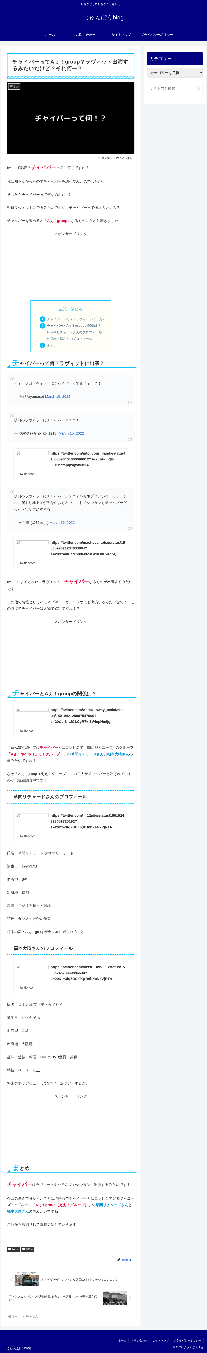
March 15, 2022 (57, 396)
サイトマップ (160, 1340)
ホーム (122, 1340)
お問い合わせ (139, 1340)
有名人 (15, 1249)
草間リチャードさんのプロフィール (76, 332)
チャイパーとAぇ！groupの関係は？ (74, 325)
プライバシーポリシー (187, 1340)
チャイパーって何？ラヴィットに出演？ (76, 319)
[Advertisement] (70, 265)
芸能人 (29, 1249)
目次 (63, 309)
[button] (198, 88)
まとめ (52, 345)
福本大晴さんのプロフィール (71, 338)
